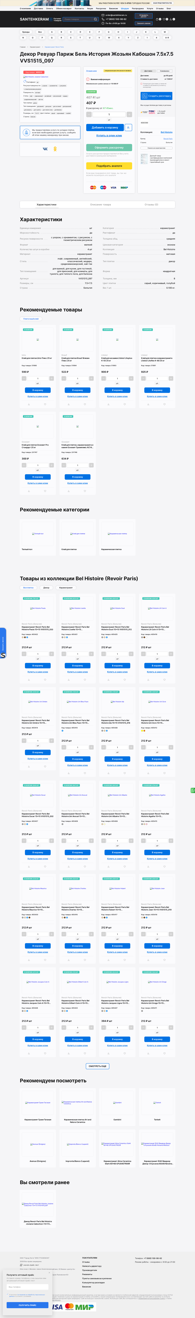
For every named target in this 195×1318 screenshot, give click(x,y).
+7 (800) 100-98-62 (116, 19)
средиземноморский (30, 99)
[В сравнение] (128, 127)
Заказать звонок (143, 23)
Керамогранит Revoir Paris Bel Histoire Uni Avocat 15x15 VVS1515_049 (75, 815)
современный (39, 96)
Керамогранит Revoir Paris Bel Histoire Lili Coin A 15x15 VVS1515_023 (155, 628)
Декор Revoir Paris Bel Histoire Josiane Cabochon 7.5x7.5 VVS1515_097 (38, 1222)
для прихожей (67, 106)
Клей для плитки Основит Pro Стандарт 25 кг (35, 446)
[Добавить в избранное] (45, 404)
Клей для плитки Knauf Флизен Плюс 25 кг (75, 359)
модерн (65, 96)
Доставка (38, 8)
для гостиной (57, 106)
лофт (31, 96)
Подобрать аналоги (109, 165)
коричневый (60, 113)
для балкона (58, 110)
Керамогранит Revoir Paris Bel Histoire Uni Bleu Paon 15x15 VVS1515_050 (75, 721)
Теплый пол (27, 549)
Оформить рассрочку (109, 147)
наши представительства (162, 3)
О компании (25, 8)
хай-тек (40, 99)
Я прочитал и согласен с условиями (27, 1295)
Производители (89, 1270)
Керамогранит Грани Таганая (38, 1119)
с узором (44, 85)
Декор (46, 587)
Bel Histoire (166, 132)
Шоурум (125, 8)
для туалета (37, 110)
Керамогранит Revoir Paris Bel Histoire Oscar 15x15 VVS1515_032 (37, 815)
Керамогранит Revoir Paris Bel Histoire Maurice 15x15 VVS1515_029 (36, 908)
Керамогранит (35, 47)
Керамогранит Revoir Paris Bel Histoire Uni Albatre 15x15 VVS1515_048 (115, 815)
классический (57, 96)
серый (53, 113)
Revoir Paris (168, 139)
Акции (90, 8)
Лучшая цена (91, 71)
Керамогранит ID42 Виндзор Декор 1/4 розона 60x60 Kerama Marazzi (157, 1162)
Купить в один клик (109, 135)
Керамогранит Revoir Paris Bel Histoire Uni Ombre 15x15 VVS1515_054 (36, 721)
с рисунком (62, 85)
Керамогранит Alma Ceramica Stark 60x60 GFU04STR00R (117, 1162)
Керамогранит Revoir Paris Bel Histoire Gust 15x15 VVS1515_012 (116, 628)
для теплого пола (48, 110)
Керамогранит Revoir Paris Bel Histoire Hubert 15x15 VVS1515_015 (115, 908)
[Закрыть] (49, 1272)
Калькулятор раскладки (93, 1282)
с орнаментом (53, 85)
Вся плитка (28, 587)
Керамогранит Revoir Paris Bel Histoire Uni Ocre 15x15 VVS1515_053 (155, 721)
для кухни (48, 106)
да (37, 82)
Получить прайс (27, 1305)
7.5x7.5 (37, 113)
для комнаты (28, 110)
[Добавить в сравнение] (29, 404)
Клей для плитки (69, 549)
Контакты (79, 8)
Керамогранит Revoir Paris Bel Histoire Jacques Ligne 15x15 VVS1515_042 (115, 1001)
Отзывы (160, 8)
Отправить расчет (143, 16)
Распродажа (138, 8)
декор (35, 103)
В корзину (37, 390)
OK (55, 149)
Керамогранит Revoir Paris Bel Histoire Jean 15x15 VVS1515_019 (156, 908)
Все (40, 32)
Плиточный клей (30, 319)
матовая (37, 92)
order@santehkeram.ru (116, 15)
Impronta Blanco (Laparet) (78, 1161)
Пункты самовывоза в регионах (97, 1278)
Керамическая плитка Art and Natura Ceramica (77, 1120)
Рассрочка (101, 8)
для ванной (40, 106)
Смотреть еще (97, 1066)
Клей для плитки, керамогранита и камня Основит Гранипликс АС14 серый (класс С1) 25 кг (77, 446)
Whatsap (192, 790)
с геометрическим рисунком (32, 89)
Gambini (117, 1119)
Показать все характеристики (156, 148)
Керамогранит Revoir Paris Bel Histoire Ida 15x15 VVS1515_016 (115, 721)
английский (48, 96)
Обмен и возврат (64, 8)
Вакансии (113, 8)
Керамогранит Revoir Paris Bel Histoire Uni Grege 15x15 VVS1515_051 (155, 1001)
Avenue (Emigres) (38, 1161)
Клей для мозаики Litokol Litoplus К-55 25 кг (116, 359)
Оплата (49, 8)
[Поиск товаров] (95, 19)
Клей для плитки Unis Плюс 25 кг (37, 358)
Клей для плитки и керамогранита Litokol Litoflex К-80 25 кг (156, 359)
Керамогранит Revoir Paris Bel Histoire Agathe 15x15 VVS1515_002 (155, 815)
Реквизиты (87, 1274)
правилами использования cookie (151, 1298)
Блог (169, 8)
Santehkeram (34, 19)
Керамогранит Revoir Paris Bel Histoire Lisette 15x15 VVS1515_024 (75, 628)
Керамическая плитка (111, 549)
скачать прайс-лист (31, 1265)
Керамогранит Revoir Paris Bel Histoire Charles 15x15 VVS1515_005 (75, 908)
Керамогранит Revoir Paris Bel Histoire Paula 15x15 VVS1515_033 (37, 628)
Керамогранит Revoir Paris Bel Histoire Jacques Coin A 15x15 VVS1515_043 (36, 1001)
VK (45, 149)
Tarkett (157, 1119)
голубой (68, 113)
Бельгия (33, 116)
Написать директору (91, 1266)
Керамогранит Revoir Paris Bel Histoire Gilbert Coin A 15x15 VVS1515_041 (75, 1001)
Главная (22, 47)
